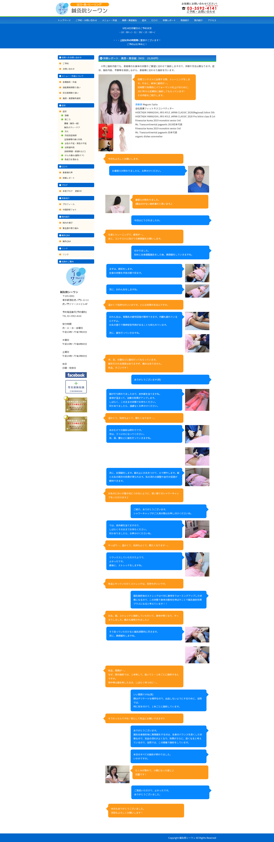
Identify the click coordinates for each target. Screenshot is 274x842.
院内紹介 (198, 20)
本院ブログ (68, 191)
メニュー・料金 (109, 20)
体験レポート (169, 20)
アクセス (212, 20)
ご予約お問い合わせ (86, 20)
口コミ (154, 20)
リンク (66, 254)
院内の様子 (68, 222)
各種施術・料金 (70, 82)
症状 (144, 20)
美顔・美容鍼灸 (129, 20)
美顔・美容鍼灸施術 (72, 98)
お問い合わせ (69, 68)
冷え (67, 131)
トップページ (64, 20)
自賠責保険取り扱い (72, 87)
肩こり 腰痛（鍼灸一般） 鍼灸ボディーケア (72, 123)
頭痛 (67, 115)
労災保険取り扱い (71, 92)
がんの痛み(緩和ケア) (74, 155)
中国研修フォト (70, 209)
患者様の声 (68, 172)
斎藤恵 (138, 104)
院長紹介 (185, 20)
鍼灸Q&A (67, 241)
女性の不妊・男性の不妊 (76, 143)
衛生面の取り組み (71, 228)
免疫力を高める (72, 159)
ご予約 (66, 63)
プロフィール (69, 204)
